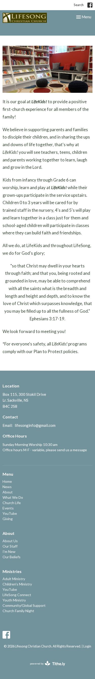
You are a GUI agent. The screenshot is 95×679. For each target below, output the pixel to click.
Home (7, 481)
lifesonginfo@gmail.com (35, 425)
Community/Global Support (24, 605)
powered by (45, 668)
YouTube (10, 513)
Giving (8, 519)
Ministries (12, 571)
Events (8, 508)
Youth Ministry (14, 600)
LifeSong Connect (17, 595)
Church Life (12, 503)
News (7, 487)
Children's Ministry (17, 584)
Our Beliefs (12, 557)
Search (79, 5)
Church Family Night (18, 611)
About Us (10, 541)
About (8, 492)
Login (87, 646)
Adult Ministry (14, 579)
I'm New (9, 551)
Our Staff (10, 546)
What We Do (13, 497)
